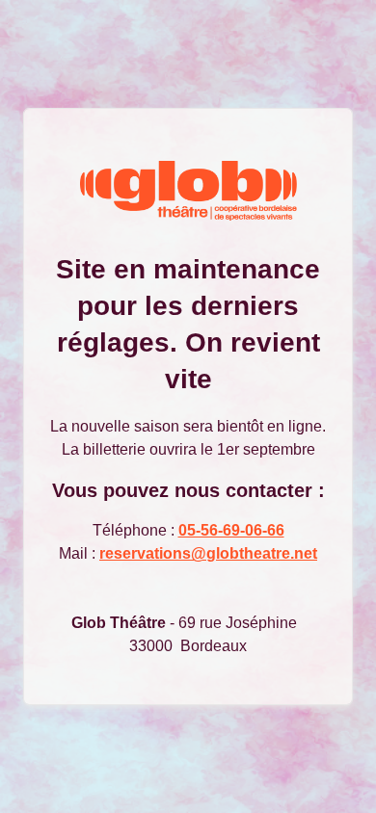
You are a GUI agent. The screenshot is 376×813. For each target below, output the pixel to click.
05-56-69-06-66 (231, 530)
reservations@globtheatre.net (208, 553)
